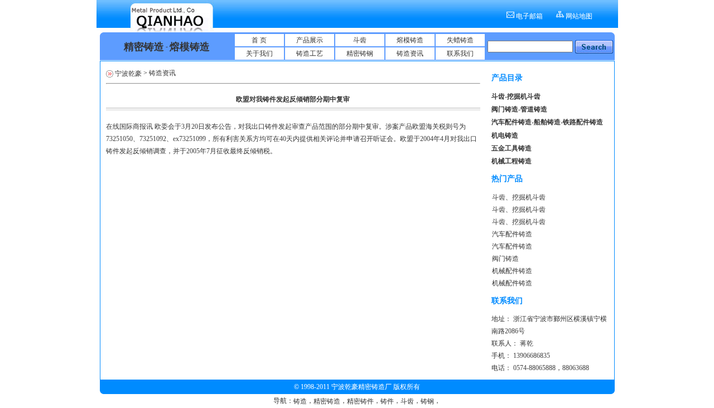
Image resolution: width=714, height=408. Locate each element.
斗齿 (359, 40)
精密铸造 (326, 401)
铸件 (387, 401)
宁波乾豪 (128, 73)
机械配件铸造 (512, 271)
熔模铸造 (410, 40)
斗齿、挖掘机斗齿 (519, 197)
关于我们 (259, 53)
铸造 (300, 401)
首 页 (259, 40)
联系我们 (460, 53)
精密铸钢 (359, 53)
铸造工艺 (309, 53)
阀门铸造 (505, 259)
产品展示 (309, 40)
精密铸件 (360, 401)
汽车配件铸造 (512, 234)
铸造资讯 (410, 53)
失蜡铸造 (460, 40)
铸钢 (427, 401)
